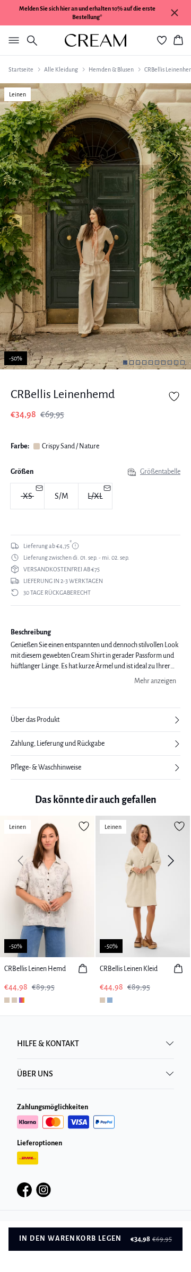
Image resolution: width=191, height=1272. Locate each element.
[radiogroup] (95, 496)
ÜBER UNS (35, 1074)
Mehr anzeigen (155, 681)
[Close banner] (175, 13)
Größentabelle (160, 471)
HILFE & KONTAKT (48, 1043)
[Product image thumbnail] (125, 362)
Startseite (20, 69)
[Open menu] (11, 40)
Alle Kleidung (61, 69)
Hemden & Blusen (111, 69)
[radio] (61, 496)
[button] (95, 720)
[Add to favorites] (174, 396)
